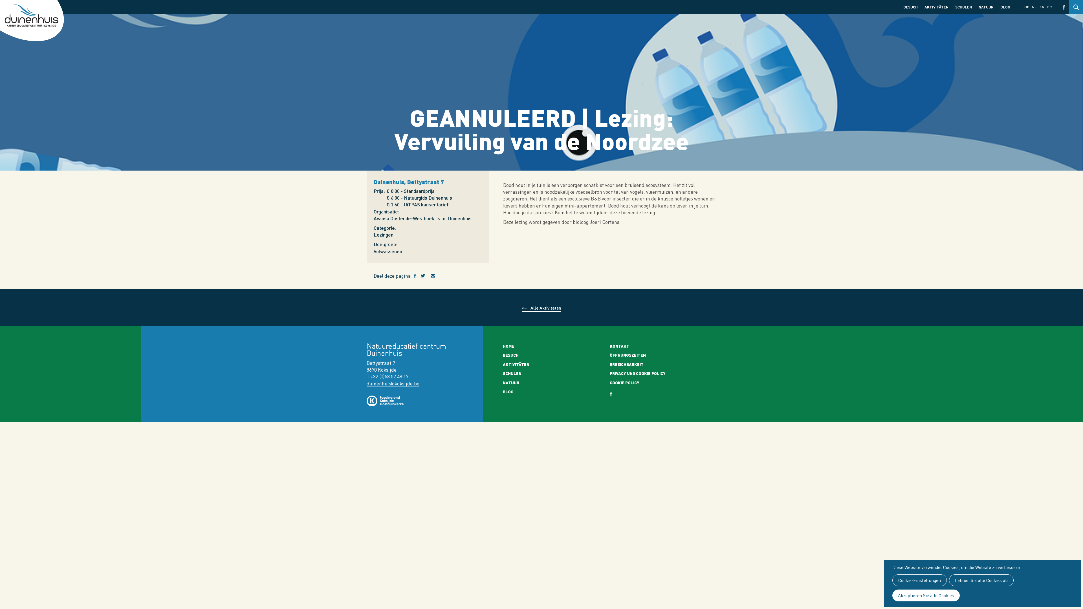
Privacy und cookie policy (638, 373)
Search (1076, 7)
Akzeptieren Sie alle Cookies (926, 595)
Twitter (426, 276)
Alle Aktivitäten (546, 307)
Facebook (1064, 7)
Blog (1005, 7)
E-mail (436, 276)
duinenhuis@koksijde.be (393, 384)
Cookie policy (624, 382)
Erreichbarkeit (627, 364)
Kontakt (619, 345)
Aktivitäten (936, 7)
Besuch (910, 7)
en (1042, 6)
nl (1034, 6)
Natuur (986, 7)
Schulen (963, 7)
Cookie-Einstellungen (919, 580)
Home (508, 345)
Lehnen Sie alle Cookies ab (981, 580)
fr (1049, 6)
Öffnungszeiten (628, 355)
